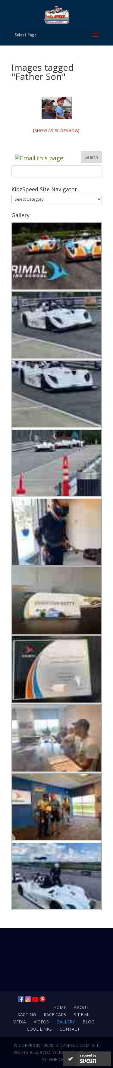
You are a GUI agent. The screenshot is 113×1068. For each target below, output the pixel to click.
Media (19, 1022)
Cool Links (39, 1029)
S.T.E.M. (81, 1014)
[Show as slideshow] (56, 130)
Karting (26, 1014)
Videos (41, 1022)
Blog (88, 1022)
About (81, 1007)
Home (59, 1007)
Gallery (66, 1022)
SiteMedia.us (56, 1059)
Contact (70, 1029)
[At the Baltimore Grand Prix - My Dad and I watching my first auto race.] (57, 108)
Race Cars (55, 1014)
